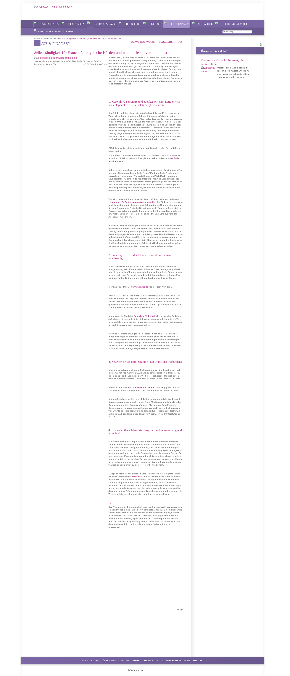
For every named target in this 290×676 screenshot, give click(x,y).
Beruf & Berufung (143, 41)
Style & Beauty (49, 24)
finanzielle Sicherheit (144, 316)
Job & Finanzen (180, 24)
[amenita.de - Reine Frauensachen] (62, 11)
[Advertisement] (108, 632)
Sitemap (197, 660)
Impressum (132, 660)
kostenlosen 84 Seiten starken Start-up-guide (131, 202)
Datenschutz (150, 660)
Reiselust (155, 24)
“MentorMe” (137, 477)
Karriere (166, 41)
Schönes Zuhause (105, 24)
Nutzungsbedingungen (175, 660)
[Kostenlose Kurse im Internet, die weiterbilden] (209, 69)
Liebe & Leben (76, 24)
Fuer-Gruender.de (139, 287)
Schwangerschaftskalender (56, 31)
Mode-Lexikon (91, 660)
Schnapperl (205, 24)
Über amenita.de (113, 660)
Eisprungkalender (235, 24)
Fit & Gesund (132, 24)
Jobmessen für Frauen (143, 387)
